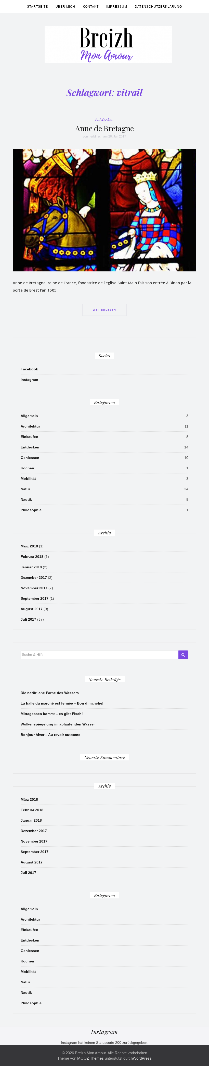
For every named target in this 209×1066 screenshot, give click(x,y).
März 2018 (29, 546)
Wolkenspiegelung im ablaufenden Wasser (58, 724)
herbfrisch (95, 136)
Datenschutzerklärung (158, 6)
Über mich (65, 6)
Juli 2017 (28, 619)
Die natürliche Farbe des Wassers (50, 693)
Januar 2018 (31, 567)
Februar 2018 (32, 557)
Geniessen (30, 458)
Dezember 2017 (34, 577)
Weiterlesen (104, 309)
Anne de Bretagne (104, 128)
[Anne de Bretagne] (104, 210)
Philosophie (31, 510)
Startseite (37, 6)
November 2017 (34, 588)
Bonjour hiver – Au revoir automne (50, 735)
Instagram (29, 380)
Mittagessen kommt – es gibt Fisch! (52, 714)
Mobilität (28, 478)
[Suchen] (183, 654)
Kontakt (91, 6)
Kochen (27, 468)
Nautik (26, 499)
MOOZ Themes (90, 1058)
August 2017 (32, 609)
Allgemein (29, 416)
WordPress (142, 1058)
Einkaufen (29, 437)
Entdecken (104, 119)
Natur (25, 489)
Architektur (30, 426)
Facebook (29, 369)
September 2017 (34, 598)
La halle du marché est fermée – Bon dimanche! (62, 703)
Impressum (116, 6)
